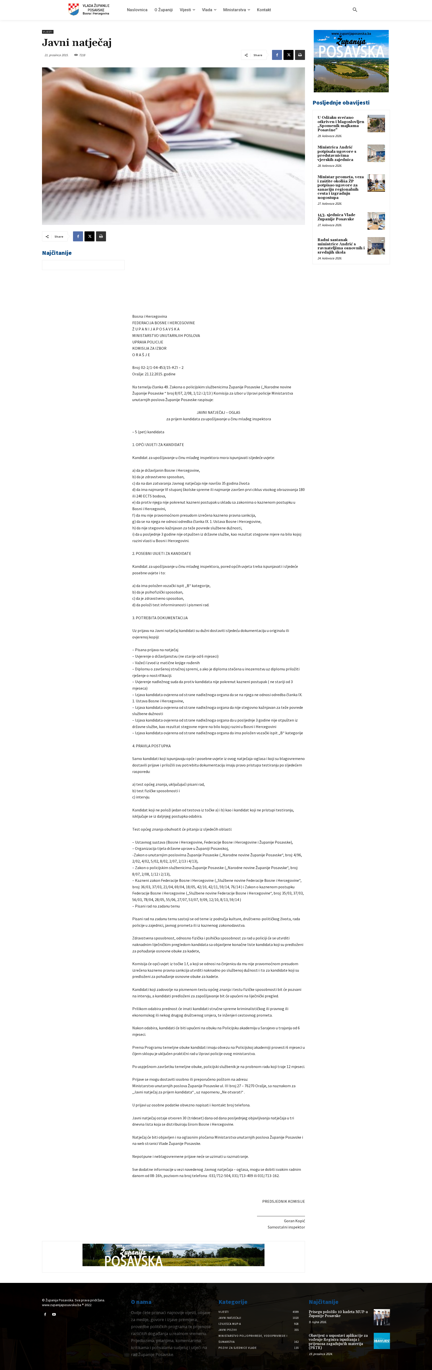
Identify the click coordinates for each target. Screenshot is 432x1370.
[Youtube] (54, 1314)
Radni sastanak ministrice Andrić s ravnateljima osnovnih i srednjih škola (341, 246)
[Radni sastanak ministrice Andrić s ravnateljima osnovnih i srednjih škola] (376, 246)
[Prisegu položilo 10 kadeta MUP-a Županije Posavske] (382, 1317)
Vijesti (47, 31)
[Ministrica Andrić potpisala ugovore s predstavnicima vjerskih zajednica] (376, 153)
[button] (355, 10)
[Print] (300, 55)
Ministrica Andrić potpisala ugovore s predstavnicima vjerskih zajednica (337, 153)
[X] (289, 55)
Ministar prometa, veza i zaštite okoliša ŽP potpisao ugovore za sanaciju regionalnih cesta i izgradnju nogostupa (341, 187)
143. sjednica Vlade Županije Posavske (336, 217)
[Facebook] (277, 55)
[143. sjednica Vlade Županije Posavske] (376, 221)
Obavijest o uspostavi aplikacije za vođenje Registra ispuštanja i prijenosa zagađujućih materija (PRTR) (338, 1342)
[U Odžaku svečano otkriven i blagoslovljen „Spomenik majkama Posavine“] (376, 123)
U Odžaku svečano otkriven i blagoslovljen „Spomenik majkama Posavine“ (341, 124)
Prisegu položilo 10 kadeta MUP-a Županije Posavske (338, 1314)
